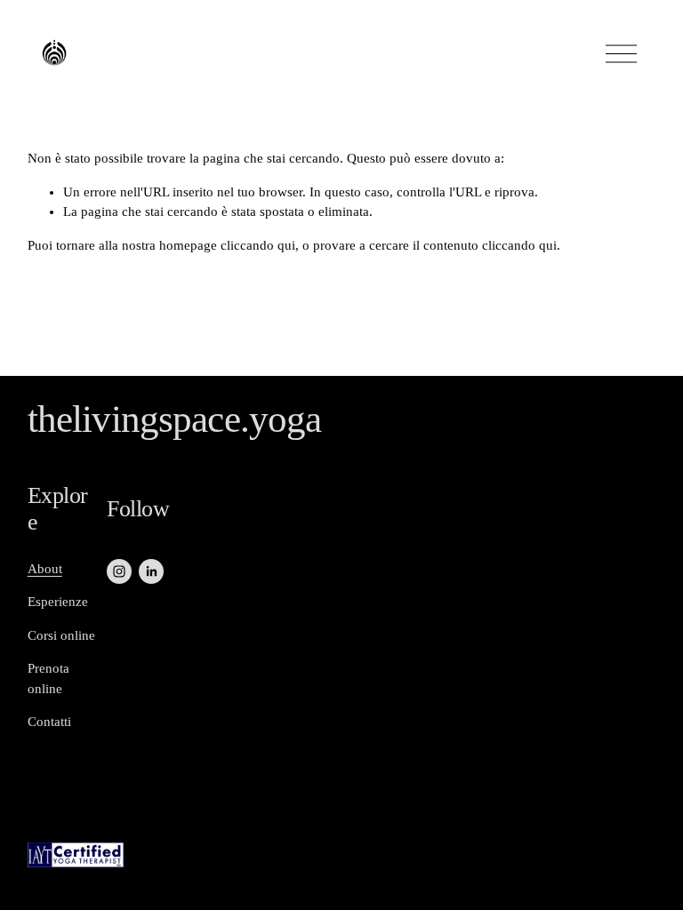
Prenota (48, 668)
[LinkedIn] (151, 571)
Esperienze (58, 602)
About (45, 569)
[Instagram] (119, 571)
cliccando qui (258, 245)
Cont (41, 721)
